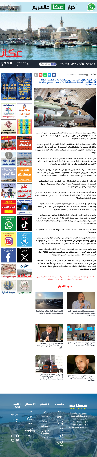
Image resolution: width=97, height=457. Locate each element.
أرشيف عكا (59, 444)
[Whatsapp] (8, 63)
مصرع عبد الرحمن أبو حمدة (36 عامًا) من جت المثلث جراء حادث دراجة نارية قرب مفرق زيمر (81, 378)
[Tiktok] (2, 65)
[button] (54, 75)
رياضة (45, 421)
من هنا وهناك (60, 422)
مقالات (45, 438)
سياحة (45, 417)
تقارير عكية (60, 430)
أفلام (30, 436)
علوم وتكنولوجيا (30, 430)
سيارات (44, 426)
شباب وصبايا (30, 418)
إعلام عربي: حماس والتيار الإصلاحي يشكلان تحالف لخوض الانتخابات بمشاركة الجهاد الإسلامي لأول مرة (51, 377)
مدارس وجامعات (45, 432)
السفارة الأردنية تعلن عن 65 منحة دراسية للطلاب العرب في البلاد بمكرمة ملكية (50, 346)
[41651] (48, 11)
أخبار (59, 412)
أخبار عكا (61, 437)
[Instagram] (2, 63)
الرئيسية (15, 415)
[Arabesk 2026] (16, 100)
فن (44, 412)
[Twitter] (5, 63)
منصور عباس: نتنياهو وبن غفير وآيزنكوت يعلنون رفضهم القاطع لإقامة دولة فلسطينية (81, 313)
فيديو (59, 417)
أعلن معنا (16, 428)
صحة (30, 424)
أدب (30, 412)
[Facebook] (11, 63)
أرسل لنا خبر (15, 421)
